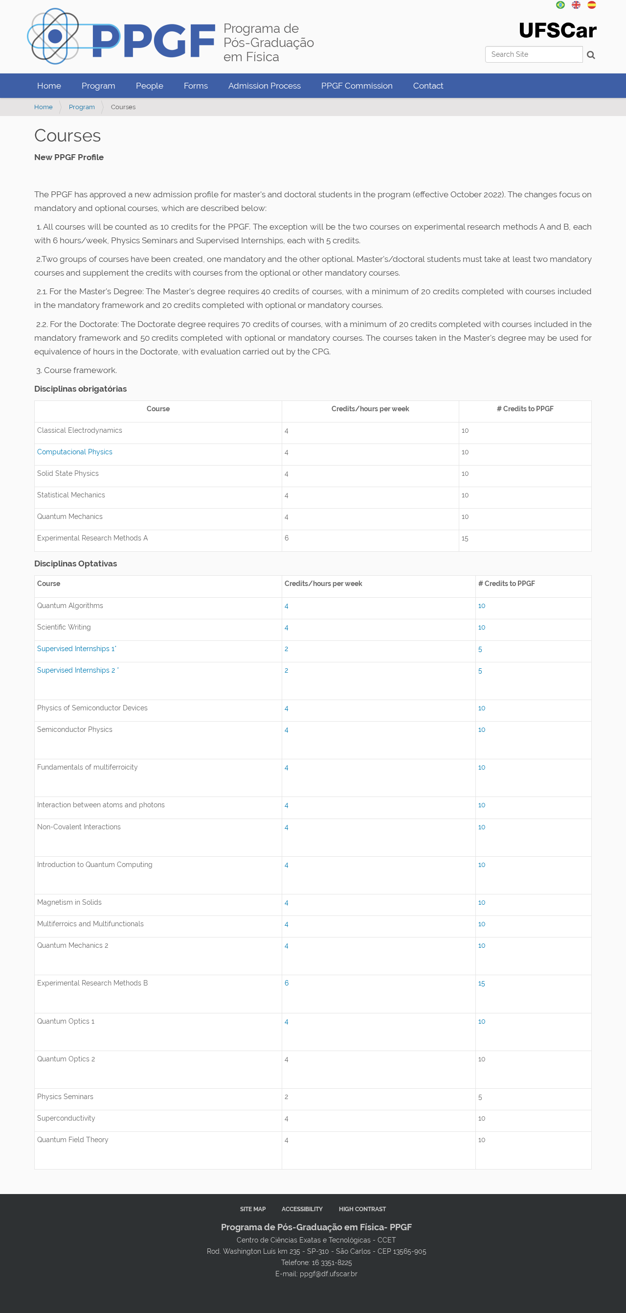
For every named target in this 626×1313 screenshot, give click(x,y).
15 (481, 983)
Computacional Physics (74, 452)
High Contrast (362, 1209)
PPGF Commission (357, 86)
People (149, 86)
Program (98, 86)
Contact (428, 86)
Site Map (253, 1209)
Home (49, 86)
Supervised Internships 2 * (78, 670)
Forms (196, 86)
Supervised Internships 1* (77, 649)
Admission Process (264, 86)
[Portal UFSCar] (558, 29)
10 (482, 606)
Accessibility (302, 1209)
